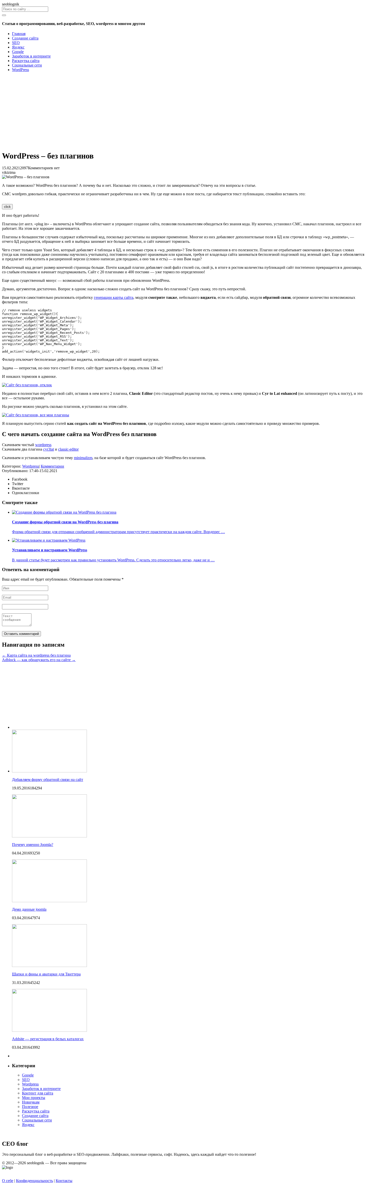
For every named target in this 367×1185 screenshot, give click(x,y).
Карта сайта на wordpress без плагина (36, 655)
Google (28, 1075)
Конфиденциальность (34, 1180)
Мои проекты (33, 1097)
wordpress (43, 445)
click (7, 207)
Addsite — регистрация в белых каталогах (48, 1039)
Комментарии (52, 466)
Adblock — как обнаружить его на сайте (39, 660)
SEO (26, 1079)
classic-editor (68, 449)
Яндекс (28, 1124)
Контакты (64, 1180)
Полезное (30, 1106)
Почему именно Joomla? (32, 844)
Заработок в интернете (41, 1088)
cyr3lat (48, 449)
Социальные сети (37, 1120)
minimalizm (83, 458)
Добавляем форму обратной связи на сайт (47, 779)
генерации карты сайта (113, 297)
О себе (7, 1180)
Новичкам (30, 1102)
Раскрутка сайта (35, 1111)
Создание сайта (35, 1115)
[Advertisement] (152, 111)
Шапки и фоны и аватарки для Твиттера (46, 974)
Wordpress (30, 466)
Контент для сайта (37, 1093)
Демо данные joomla (29, 909)
